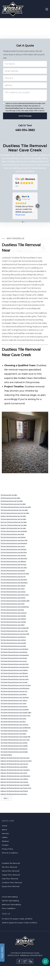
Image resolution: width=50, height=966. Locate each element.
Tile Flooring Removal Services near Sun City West (16, 685)
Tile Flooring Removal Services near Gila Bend (14, 649)
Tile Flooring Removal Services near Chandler (14, 745)
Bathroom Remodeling (11, 904)
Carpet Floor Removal (11, 875)
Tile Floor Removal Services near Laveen (13, 546)
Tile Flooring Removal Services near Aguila (13, 646)
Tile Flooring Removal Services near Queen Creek (15, 715)
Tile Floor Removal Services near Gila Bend (13, 549)
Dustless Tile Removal (11, 863)
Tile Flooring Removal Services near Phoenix (14, 658)
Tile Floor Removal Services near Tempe (13, 588)
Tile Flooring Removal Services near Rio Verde (14, 676)
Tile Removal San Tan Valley (9, 495)
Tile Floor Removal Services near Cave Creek (14, 631)
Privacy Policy (7, 849)
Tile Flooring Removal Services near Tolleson (14, 700)
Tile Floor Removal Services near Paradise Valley (15, 600)
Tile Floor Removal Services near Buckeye (13, 637)
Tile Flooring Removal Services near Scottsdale (15, 709)
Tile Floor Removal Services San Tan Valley (13, 519)
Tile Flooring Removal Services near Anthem (14, 694)
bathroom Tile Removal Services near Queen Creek (16, 788)
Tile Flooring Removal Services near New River (15, 664)
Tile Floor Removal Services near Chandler (13, 622)
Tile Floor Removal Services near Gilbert (13, 625)
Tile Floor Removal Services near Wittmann (13, 561)
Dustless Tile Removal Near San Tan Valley (13, 516)
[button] (46, 9)
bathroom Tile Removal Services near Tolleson (14, 779)
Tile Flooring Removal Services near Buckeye (14, 748)
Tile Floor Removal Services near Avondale (13, 643)
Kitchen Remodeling (10, 901)
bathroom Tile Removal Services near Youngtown (15, 770)
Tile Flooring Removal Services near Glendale (14, 730)
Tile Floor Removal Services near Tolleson (13, 585)
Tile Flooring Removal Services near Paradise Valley (16, 712)
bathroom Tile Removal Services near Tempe (14, 773)
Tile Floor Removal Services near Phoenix (13, 597)
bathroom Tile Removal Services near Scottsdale (15, 785)
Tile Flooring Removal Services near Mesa (13, 721)
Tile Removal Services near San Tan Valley (13, 504)
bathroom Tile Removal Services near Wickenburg (15, 776)
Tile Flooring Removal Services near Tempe (13, 703)
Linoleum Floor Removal (12, 882)
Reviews (5, 841)
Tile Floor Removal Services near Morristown (14, 558)
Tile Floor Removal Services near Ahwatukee (14, 543)
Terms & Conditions (10, 853)
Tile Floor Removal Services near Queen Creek (15, 594)
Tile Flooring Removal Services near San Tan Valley (16, 507)
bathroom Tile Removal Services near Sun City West (16, 761)
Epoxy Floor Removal (10, 886)
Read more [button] (20, 215)
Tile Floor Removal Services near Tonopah (13, 555)
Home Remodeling (10, 897)
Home (4, 826)
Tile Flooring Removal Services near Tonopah (14, 682)
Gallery (4, 837)
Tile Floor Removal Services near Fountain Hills (15, 628)
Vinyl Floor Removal (10, 879)
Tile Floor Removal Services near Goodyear (14, 613)
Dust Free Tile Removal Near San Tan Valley (14, 522)
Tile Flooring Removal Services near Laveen (14, 661)
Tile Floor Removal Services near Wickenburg (14, 582)
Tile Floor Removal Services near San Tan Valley (15, 513)
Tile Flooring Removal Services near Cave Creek (15, 739)
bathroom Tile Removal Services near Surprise (14, 782)
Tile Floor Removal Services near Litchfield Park (15, 606)
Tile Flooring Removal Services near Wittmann (14, 673)
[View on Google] (18, 197)
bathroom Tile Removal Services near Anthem (14, 767)
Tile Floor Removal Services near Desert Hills (14, 540)
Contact (5, 845)
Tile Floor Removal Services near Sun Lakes (14, 567)
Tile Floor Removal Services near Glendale (13, 616)
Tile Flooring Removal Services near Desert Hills (15, 634)
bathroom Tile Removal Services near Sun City (14, 764)
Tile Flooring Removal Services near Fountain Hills (15, 736)
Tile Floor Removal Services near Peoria (12, 603)
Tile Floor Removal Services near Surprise (13, 591)
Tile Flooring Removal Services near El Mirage (14, 670)
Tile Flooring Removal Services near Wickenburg (15, 688)
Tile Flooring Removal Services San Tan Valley (14, 510)
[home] (13, 9)
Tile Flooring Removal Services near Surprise (14, 706)
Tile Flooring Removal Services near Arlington (14, 652)
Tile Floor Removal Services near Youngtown (14, 579)
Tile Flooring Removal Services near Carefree (14, 742)
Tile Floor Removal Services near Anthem (13, 570)
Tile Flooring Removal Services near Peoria (13, 718)
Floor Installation (9, 908)
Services (5, 833)
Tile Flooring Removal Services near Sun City (14, 691)
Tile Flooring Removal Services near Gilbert (13, 733)
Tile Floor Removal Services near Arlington (13, 537)
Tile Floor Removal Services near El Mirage (13, 619)
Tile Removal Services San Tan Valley (12, 501)
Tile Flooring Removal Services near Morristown (15, 667)
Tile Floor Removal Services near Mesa (12, 609)
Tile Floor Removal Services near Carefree (13, 640)
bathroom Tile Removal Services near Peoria (14, 794)
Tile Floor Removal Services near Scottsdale (14, 531)
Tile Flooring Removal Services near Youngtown (15, 697)
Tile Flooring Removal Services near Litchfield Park (16, 727)
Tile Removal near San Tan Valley (10, 498)
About (4, 830)
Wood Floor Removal (10, 871)
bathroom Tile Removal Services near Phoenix (14, 791)
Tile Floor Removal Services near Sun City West (15, 573)
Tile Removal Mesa (6, 754)
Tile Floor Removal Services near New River (14, 552)
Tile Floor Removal (9, 867)
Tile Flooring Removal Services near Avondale (14, 751)
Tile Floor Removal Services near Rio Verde (13, 564)
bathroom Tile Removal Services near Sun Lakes (15, 758)
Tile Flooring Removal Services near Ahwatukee (15, 655)
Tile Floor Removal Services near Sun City (13, 576)
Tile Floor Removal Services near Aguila (12, 534)
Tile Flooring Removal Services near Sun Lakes (15, 679)
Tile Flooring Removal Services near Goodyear (14, 724)
